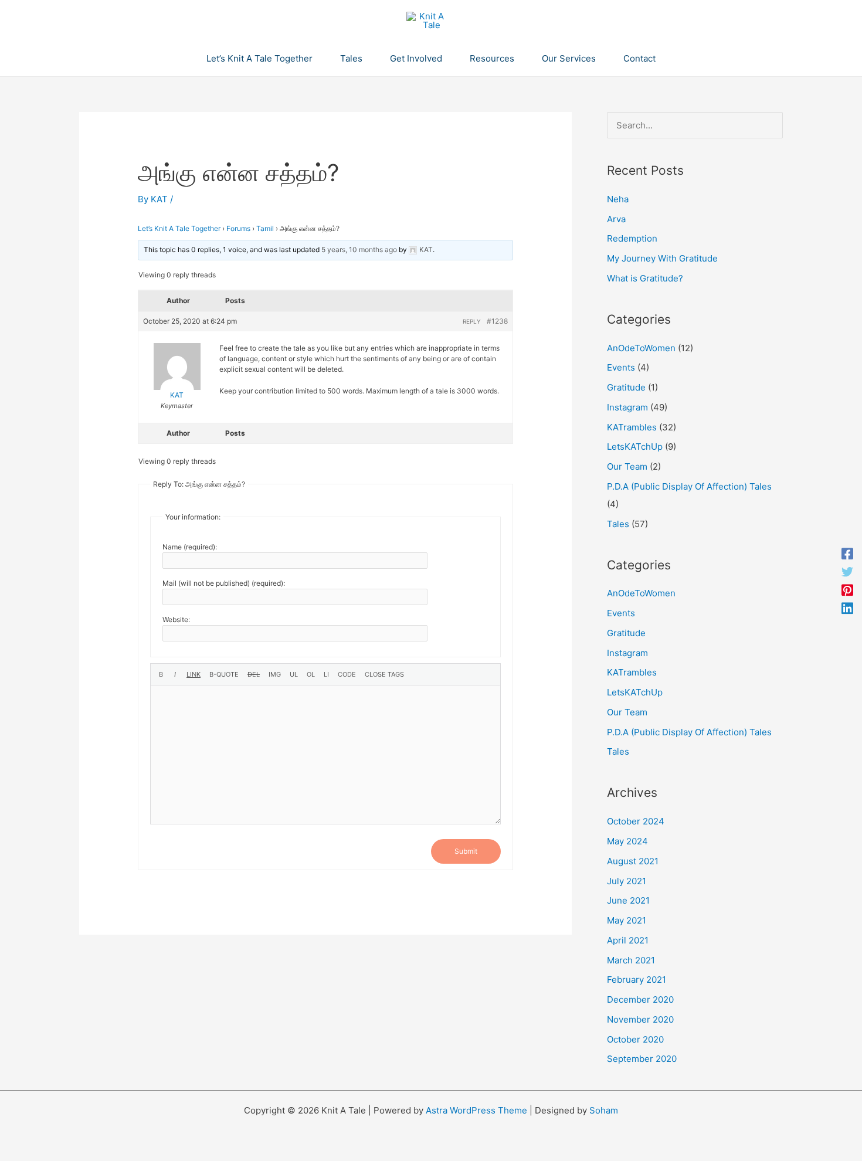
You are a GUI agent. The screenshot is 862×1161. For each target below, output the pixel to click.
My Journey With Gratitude (662, 258)
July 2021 (626, 881)
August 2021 (633, 861)
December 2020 (640, 999)
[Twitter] (847, 571)
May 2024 (627, 841)
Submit (465, 851)
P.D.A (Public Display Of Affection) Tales (689, 486)
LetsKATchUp (635, 446)
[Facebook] (847, 553)
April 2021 (628, 940)
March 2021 (631, 960)
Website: (176, 619)
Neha (618, 199)
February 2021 (636, 979)
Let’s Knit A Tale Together (179, 228)
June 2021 (628, 900)
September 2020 (642, 1058)
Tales (618, 523)
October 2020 (635, 1039)
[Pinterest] (847, 589)
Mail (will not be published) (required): (223, 583)
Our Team (627, 466)
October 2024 (635, 821)
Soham (603, 1110)
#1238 (497, 321)
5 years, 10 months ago (359, 249)
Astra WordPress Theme (476, 1110)
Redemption (632, 238)
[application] (318, 58)
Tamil (265, 228)
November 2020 (640, 1019)
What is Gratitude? (645, 278)
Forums (238, 228)
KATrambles (632, 427)
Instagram (627, 407)
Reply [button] (472, 321)
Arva (616, 219)
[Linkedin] (847, 608)
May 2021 (626, 920)
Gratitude (626, 387)
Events (621, 367)
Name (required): (189, 546)
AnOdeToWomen (641, 348)
